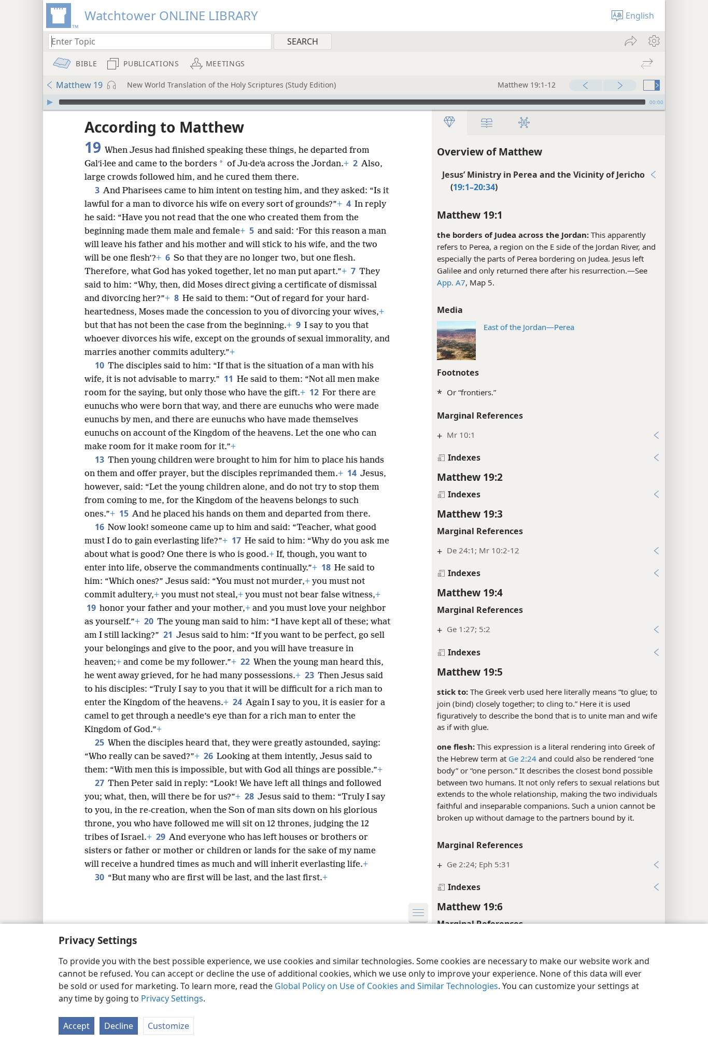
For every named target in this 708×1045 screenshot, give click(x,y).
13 (100, 459)
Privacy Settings (172, 998)
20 (149, 621)
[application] (354, 102)
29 (161, 836)
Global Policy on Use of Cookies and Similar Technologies (386, 986)
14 (352, 473)
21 (168, 634)
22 (245, 661)
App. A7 (451, 282)
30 (100, 877)
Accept (76, 1026)
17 (237, 540)
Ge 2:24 (522, 758)
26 (209, 756)
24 (238, 702)
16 (100, 527)
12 (314, 392)
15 (124, 513)
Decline (118, 1026)
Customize (168, 1026)
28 (250, 796)
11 (229, 378)
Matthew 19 (79, 85)
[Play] (50, 102)
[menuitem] (653, 41)
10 (100, 365)
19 (92, 607)
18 (326, 567)
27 (100, 783)
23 (310, 675)
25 (100, 742)
